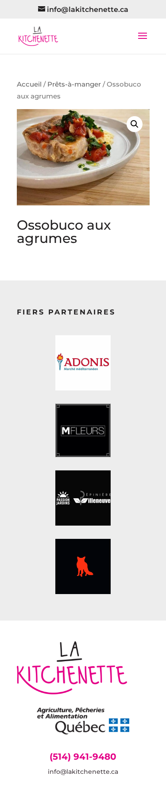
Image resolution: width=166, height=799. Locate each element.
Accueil (29, 84)
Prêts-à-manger (74, 84)
